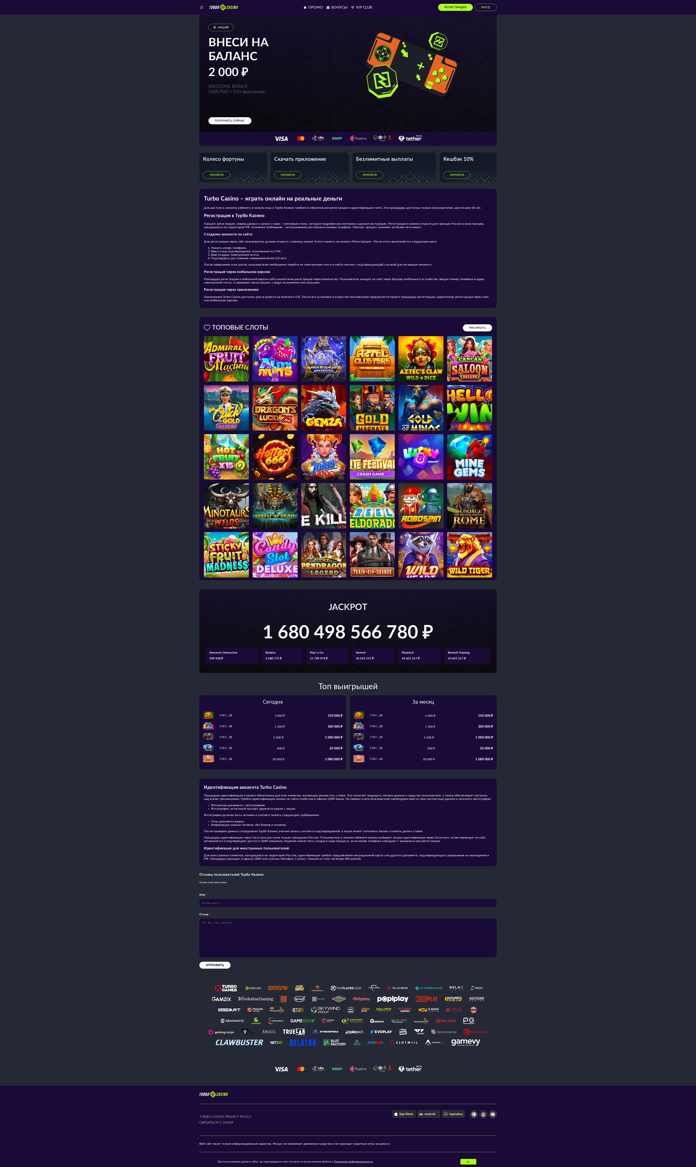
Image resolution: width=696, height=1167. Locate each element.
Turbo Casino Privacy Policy (225, 1117)
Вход (485, 7)
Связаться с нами (216, 1122)
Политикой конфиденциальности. (354, 1161)
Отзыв (204, 914)
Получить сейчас (230, 120)
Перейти (217, 175)
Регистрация (455, 7)
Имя (202, 894)
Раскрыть (477, 327)
